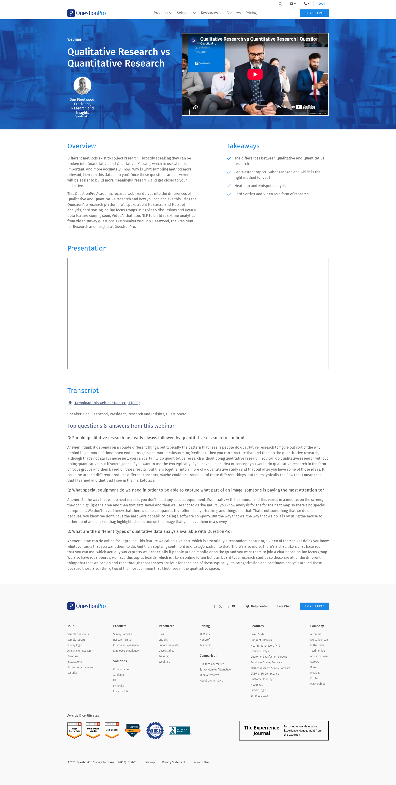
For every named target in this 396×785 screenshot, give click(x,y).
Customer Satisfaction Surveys (269, 656)
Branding (72, 656)
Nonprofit (205, 639)
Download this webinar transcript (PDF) (103, 403)
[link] (293, 3)
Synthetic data (259, 695)
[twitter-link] (220, 607)
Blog (161, 634)
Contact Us (317, 678)
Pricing (251, 13)
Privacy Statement (173, 762)
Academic (205, 645)
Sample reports (76, 639)
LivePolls (118, 685)
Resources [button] (209, 13)
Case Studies (166, 650)
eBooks (163, 639)
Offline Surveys (260, 651)
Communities (121, 669)
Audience (118, 674)
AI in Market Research (80, 650)
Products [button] (161, 13)
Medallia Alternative (211, 680)
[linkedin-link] (227, 606)
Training (163, 656)
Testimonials (317, 650)
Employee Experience (126, 650)
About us (315, 634)
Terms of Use (200, 762)
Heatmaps (257, 684)
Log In (322, 3)
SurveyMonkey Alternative (215, 669)
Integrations (74, 661)
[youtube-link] (233, 606)
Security (72, 672)
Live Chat (284, 606)
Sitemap (150, 762)
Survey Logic (258, 690)
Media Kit (315, 672)
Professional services (80, 667)
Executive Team (319, 639)
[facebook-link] (214, 606)
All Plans (205, 634)
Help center (259, 606)
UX (114, 680)
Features (234, 13)
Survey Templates (169, 645)
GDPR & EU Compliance (265, 673)
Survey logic (74, 645)
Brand (313, 667)
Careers (314, 661)
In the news (317, 645)
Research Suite (122, 639)
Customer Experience (126, 645)
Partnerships (317, 683)
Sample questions (78, 634)
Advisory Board (319, 656)
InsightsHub (120, 691)
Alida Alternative (209, 675)
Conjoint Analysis (261, 640)
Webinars (164, 661)
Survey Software (122, 634)
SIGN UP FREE (314, 13)
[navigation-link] (307, 3)
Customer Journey (261, 679)
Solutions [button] (184, 13)
